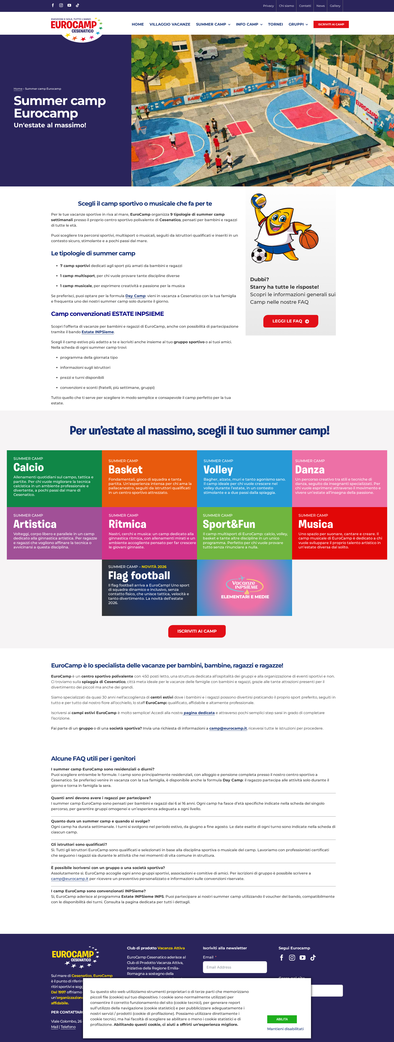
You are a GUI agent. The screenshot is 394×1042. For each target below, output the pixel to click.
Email (208, 957)
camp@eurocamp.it (228, 728)
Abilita (282, 1019)
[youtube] (69, 5)
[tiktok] (77, 5)
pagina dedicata (199, 713)
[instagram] (61, 5)
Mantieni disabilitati (285, 1029)
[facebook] (53, 5)
